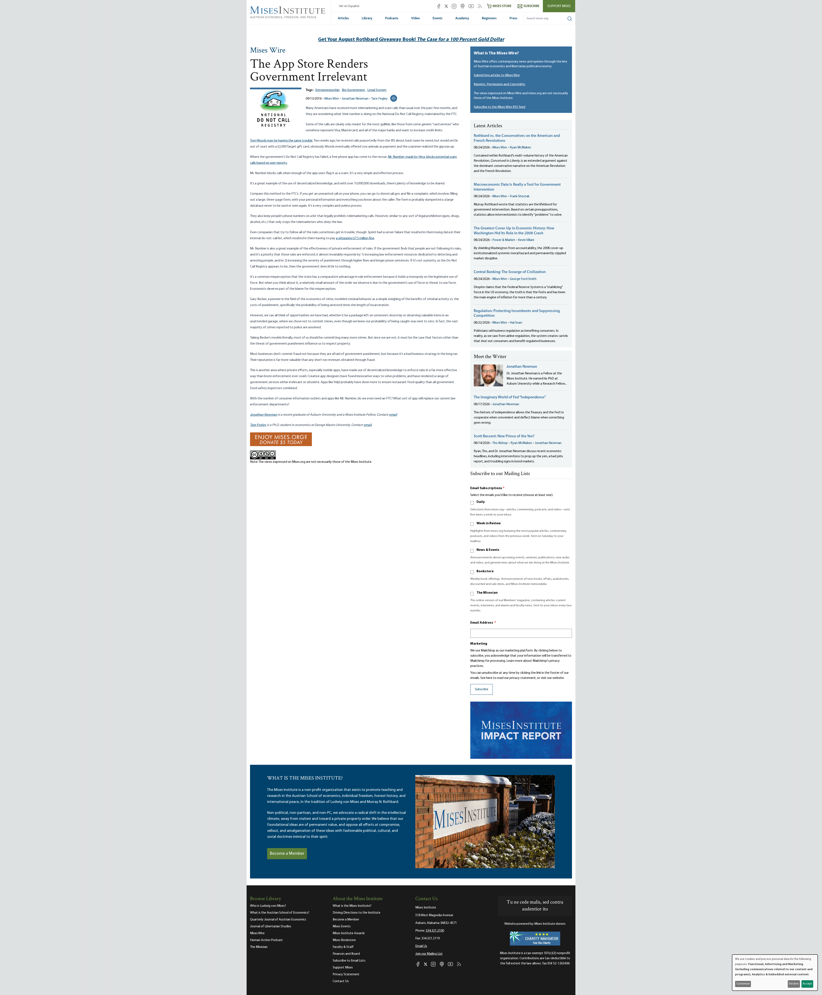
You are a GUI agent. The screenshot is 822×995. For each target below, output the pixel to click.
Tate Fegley (379, 98)
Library (367, 18)
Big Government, (354, 90)
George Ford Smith (523, 279)
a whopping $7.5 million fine (355, 238)
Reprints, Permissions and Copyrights (499, 84)
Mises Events (342, 926)
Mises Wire (267, 50)
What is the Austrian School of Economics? (279, 912)
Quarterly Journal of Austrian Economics (278, 919)
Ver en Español (349, 6)
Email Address (483, 622)
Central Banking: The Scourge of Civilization (510, 272)
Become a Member (287, 854)
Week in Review (489, 523)
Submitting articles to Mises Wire (497, 75)
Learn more (514, 661)
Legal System (376, 90)
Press (513, 18)
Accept (807, 983)
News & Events (488, 550)
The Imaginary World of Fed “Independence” (510, 397)
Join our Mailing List (429, 954)
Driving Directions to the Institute (356, 912)
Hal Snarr (516, 322)
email (393, 415)
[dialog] (775, 973)
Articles (343, 18)
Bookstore (485, 571)
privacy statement (522, 678)
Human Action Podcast (266, 940)
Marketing (478, 643)
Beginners (489, 18)
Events (437, 18)
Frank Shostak (519, 196)
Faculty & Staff (343, 947)
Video (415, 18)
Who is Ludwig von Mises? (268, 906)
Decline (794, 983)
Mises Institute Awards (349, 933)
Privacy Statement (346, 974)
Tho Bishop (500, 443)
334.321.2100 (435, 930)
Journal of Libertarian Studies (270, 926)
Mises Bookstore (344, 940)
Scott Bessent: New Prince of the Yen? (504, 436)
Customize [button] (743, 983)
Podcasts (391, 18)
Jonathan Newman (355, 98)
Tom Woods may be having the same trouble (281, 140)
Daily (481, 502)
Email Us (421, 946)
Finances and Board (346, 954)
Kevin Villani (526, 240)
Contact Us (341, 981)
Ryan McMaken (520, 147)
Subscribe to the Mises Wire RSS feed (499, 107)
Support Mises (559, 6)
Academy (462, 18)
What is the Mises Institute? (352, 906)
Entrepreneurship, (327, 90)
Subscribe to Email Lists (349, 960)
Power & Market (503, 240)
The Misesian (487, 593)
